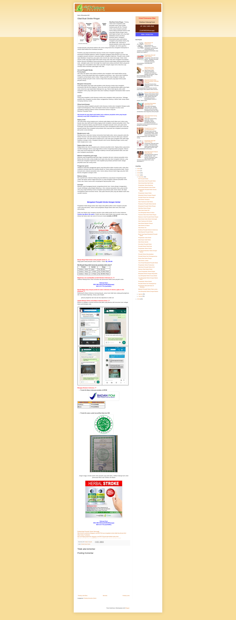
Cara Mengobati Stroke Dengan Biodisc (148, 291)
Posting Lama (126, 595)
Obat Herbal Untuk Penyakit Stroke (147, 181)
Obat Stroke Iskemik (143, 242)
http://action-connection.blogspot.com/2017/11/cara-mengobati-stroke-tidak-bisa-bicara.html (101, 533)
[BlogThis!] (98, 542)
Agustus (140, 294)
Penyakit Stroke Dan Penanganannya (147, 256)
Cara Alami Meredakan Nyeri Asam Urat (150, 104)
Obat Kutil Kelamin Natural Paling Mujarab (151, 152)
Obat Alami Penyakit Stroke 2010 (146, 267)
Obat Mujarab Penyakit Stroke (145, 232)
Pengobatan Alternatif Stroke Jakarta (149, 55)
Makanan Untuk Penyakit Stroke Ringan (148, 217)
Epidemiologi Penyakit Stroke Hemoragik (88, 531)
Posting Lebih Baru (82, 595)
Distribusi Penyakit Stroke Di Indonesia (148, 230)
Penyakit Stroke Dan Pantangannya (147, 283)
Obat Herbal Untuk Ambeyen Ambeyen (149, 68)
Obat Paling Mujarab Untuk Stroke (146, 187)
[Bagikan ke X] (99, 542)
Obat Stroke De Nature (144, 225)
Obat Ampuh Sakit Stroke (144, 240)
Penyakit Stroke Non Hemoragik (146, 197)
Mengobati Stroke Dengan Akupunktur (147, 273)
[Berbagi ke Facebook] (101, 542)
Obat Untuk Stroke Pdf (143, 210)
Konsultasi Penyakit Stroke (145, 244)
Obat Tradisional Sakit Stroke (145, 201)
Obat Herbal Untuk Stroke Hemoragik (147, 219)
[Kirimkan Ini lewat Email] (96, 542)
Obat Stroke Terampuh (144, 199)
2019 (138, 170)
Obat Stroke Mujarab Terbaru (145, 223)
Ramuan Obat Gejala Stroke (151, 92)
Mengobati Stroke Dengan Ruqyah (147, 195)
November (141, 177)
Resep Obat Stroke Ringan (145, 258)
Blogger (127, 608)
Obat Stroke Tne (142, 227)
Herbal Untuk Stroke (85, 544)
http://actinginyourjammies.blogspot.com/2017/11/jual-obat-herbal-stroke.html (97, 536)
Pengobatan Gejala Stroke (145, 193)
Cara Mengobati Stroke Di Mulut (146, 212)
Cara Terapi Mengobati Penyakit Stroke (148, 262)
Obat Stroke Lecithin (143, 260)
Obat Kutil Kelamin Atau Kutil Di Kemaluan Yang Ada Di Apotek (151, 81)
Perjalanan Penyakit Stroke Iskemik (147, 204)
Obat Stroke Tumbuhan (83, 535)
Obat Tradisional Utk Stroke (145, 221)
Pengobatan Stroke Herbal (145, 248)
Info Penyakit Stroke (143, 178)
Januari (140, 296)
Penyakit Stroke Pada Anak (145, 246)
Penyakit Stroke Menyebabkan (146, 254)
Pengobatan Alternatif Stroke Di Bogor (149, 141)
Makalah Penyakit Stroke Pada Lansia (147, 289)
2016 (138, 299)
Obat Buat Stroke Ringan (144, 208)
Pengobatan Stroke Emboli (145, 281)
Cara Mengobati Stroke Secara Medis (147, 275)
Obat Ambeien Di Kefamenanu (148, 43)
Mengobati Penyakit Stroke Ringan (147, 206)
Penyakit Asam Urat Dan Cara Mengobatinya (150, 129)
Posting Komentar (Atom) (90, 598)
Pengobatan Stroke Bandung (145, 185)
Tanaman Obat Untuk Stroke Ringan (147, 214)
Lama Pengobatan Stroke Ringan (146, 271)
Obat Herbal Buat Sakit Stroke (145, 183)
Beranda (105, 595)
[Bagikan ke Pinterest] (103, 542)
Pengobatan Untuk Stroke (144, 237)
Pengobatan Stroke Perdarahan (146, 265)
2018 (138, 173)
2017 (138, 175)
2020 (138, 168)
